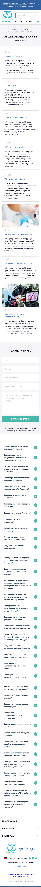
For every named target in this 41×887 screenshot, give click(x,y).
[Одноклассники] (32, 849)
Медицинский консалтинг (14, 3)
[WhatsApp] (3, 21)
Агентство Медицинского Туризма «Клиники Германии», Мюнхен (21, 875)
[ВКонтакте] (21, 849)
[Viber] (6, 21)
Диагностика (23, 29)
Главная (13, 29)
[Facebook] (27, 849)
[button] (38, 5)
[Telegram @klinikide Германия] (36, 858)
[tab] (20, 447)
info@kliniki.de (20, 866)
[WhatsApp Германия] (30, 858)
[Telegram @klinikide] (9, 21)
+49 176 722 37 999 (23, 21)
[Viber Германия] (33, 858)
